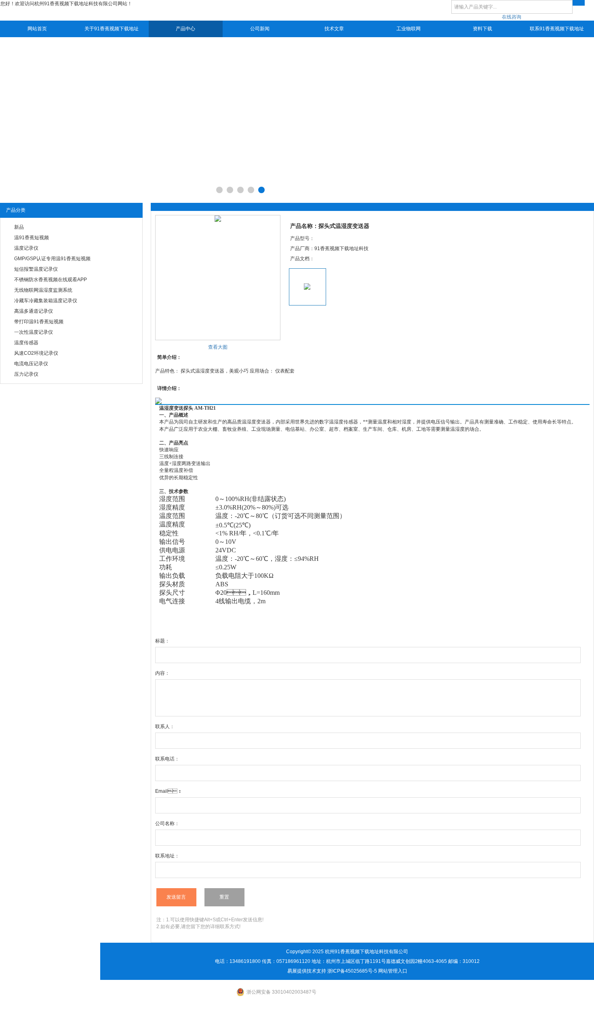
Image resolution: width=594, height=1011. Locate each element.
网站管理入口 (392, 971)
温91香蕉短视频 (31, 237)
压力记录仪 (26, 374)
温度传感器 (26, 342)
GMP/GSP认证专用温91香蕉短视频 (52, 258)
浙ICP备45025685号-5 (352, 971)
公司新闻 (260, 29)
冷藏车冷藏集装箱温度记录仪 (45, 300)
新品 (19, 227)
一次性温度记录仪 (33, 332)
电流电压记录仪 (31, 363)
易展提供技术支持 (306, 971)
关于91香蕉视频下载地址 (111, 29)
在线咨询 (511, 17)
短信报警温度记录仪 (36, 269)
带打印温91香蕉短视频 (38, 321)
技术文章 (334, 29)
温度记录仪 (26, 248)
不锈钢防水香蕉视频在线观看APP (50, 279)
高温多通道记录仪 (33, 311)
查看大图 (217, 347)
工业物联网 (408, 29)
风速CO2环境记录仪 (36, 353)
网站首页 (37, 29)
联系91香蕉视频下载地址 (557, 29)
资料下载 (482, 29)
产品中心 (185, 29)
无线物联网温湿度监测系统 (43, 290)
